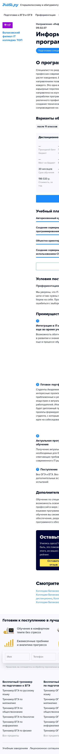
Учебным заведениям (15, 748)
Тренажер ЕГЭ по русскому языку (18, 692)
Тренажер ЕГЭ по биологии (18, 716)
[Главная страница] (10, 5)
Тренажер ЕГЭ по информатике (12, 723)
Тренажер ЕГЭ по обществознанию (12, 710)
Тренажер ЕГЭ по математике (12, 701)
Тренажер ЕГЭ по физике (17, 730)
